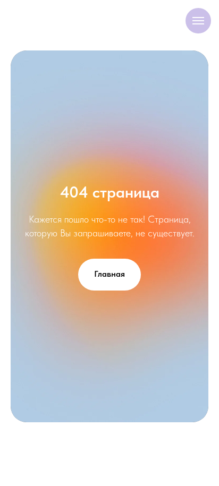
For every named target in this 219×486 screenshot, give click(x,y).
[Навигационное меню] (198, 20)
